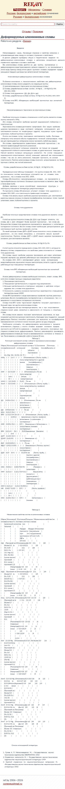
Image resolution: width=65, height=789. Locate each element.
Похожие (38, 31)
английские (40, 13)
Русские (11, 13)
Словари (47, 10)
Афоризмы (34, 10)
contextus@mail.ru (12, 784)
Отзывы (26, 31)
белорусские (24, 13)
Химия (26, 41)
